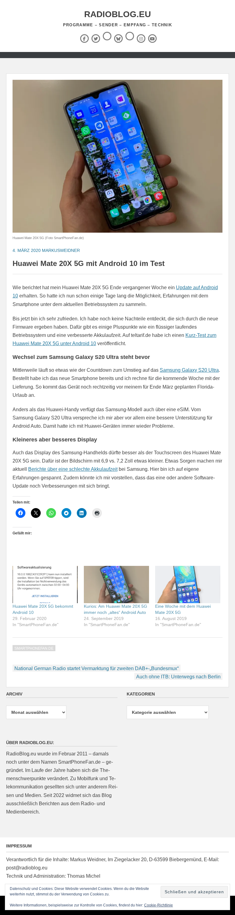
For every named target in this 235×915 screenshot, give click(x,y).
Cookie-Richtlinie (158, 905)
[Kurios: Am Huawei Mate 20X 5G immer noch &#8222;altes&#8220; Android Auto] (116, 584)
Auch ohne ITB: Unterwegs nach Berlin (178, 676)
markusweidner (61, 250)
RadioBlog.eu (117, 14)
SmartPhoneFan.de (34, 648)
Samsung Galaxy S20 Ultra (189, 370)
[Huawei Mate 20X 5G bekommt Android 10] (45, 584)
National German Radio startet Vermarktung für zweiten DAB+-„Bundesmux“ (96, 668)
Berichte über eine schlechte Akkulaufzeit (73, 469)
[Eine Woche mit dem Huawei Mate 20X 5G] (187, 584)
